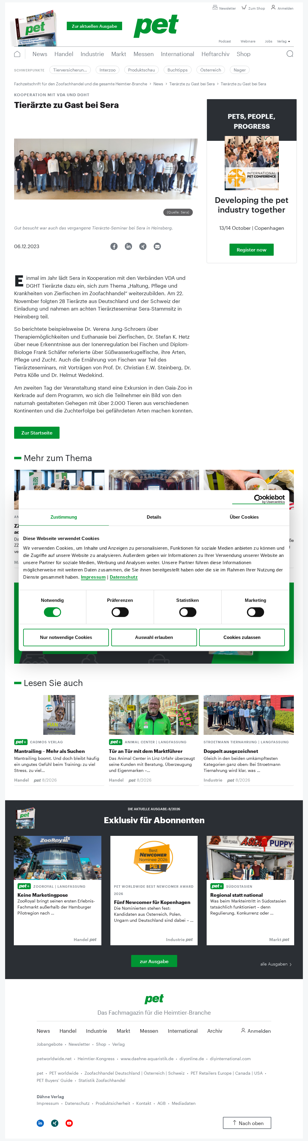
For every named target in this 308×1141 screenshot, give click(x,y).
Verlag (118, 1044)
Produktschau (141, 69)
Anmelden (286, 8)
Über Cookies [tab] (244, 517)
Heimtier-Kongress (96, 1058)
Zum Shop (256, 8)
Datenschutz (124, 577)
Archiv (214, 1031)
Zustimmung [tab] (64, 517)
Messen (149, 1031)
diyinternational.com (230, 1058)
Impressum (93, 577)
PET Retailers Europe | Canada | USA (227, 1073)
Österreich (210, 69)
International (183, 1031)
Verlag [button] (282, 41)
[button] (114, 246)
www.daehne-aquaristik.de (147, 1058)
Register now (251, 249)
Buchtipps (178, 69)
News (158, 83)
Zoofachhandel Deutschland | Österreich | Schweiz (135, 1073)
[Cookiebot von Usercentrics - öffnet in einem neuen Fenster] (258, 499)
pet (40, 1073)
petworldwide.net (54, 1058)
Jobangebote (50, 1044)
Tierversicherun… (70, 69)
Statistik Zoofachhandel (102, 1080)
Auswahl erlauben (154, 637)
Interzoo (108, 69)
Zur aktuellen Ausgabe (94, 26)
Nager (240, 69)
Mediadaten (184, 1103)
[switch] (120, 612)
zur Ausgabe (154, 961)
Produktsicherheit (113, 1103)
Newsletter (227, 8)
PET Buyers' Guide (54, 1080)
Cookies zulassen (241, 637)
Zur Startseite (36, 432)
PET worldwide (64, 1073)
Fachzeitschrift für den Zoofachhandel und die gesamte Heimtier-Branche (80, 83)
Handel (68, 1031)
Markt (123, 1031)
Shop (101, 1044)
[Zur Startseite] (154, 998)
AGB (161, 1103)
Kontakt (143, 1103)
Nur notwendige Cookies (66, 637)
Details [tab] (154, 517)
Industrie (96, 1031)
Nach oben (251, 1123)
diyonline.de (192, 1058)
